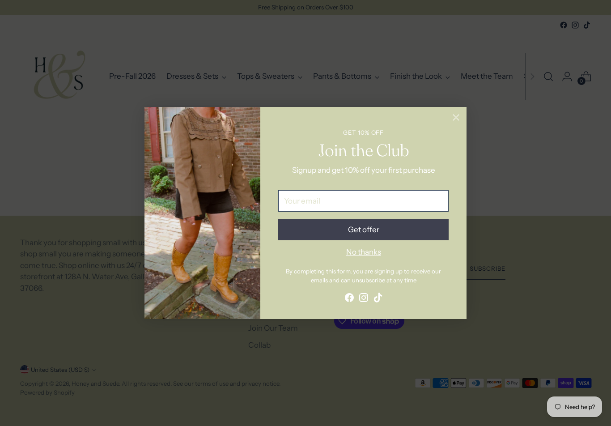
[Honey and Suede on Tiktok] (378, 299)
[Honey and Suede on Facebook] (349, 299)
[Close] (456, 117)
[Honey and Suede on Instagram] (363, 299)
